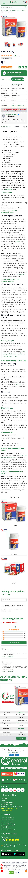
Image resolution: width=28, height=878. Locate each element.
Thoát (17, 755)
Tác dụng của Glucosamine (12, 139)
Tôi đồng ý (11, 755)
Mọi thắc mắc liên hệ (10, 834)
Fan (7, 780)
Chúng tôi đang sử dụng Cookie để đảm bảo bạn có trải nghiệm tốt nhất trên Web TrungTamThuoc (13, 750)
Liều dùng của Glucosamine (13, 144)
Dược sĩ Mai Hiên (11, 115)
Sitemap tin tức (11, 830)
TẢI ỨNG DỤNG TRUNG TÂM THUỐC (12, 850)
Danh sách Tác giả (6, 828)
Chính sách (6, 814)
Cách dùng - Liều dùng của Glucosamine (14, 142)
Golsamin (8, 189)
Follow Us (4, 787)
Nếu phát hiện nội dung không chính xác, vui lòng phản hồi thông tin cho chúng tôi (15, 110)
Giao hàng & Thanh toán (8, 826)
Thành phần (7, 135)
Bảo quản (8, 158)
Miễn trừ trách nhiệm (7, 804)
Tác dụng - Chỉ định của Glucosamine (13, 137)
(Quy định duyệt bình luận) (10, 622)
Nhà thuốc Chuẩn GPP (7, 802)
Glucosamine (15, 98)
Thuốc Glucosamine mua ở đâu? (12, 166)
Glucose (18, 384)
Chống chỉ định (7, 150)
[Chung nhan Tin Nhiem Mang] (17, 872)
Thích (3, 611)
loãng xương (20, 274)
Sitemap (3, 830)
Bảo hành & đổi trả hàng (8, 824)
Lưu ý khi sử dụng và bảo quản (11, 152)
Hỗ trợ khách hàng (9, 795)
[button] (12, 742)
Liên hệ (3, 800)
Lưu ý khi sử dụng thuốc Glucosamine (9, 155)
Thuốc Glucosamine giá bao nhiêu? (12, 164)
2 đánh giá (19, 56)
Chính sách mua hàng (7, 820)
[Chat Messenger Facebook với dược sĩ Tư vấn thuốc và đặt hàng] (4, 75)
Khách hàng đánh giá (12, 618)
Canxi (18, 241)
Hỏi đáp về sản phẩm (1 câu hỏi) (13, 593)
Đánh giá (25, 127)
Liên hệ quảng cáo (6, 810)
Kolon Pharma (15, 84)
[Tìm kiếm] (25, 7)
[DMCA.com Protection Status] (11, 872)
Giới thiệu (4, 798)
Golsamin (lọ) (21, 712)
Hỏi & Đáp (16, 127)
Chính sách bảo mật (13, 752)
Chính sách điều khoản (7, 818)
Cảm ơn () (10, 656)
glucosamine (21, 728)
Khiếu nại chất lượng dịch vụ (9, 808)
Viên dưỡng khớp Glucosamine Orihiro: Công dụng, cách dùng (14, 354)
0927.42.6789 (12, 840)
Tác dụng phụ (7, 160)
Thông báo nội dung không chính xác (11, 806)
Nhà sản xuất (7, 162)
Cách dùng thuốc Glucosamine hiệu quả (13, 147)
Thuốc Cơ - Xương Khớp (18, 105)
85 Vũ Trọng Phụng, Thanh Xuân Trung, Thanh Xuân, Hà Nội (15, 845)
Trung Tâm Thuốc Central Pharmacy (14, 864)
